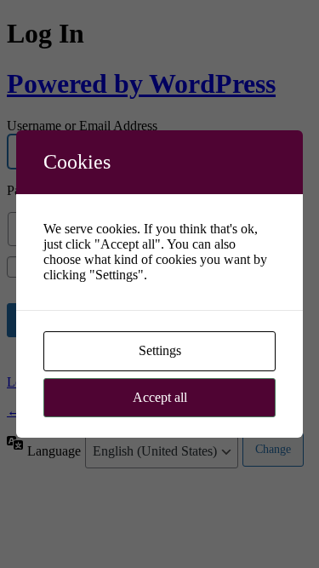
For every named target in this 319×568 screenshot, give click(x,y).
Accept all (160, 397)
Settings (160, 350)
